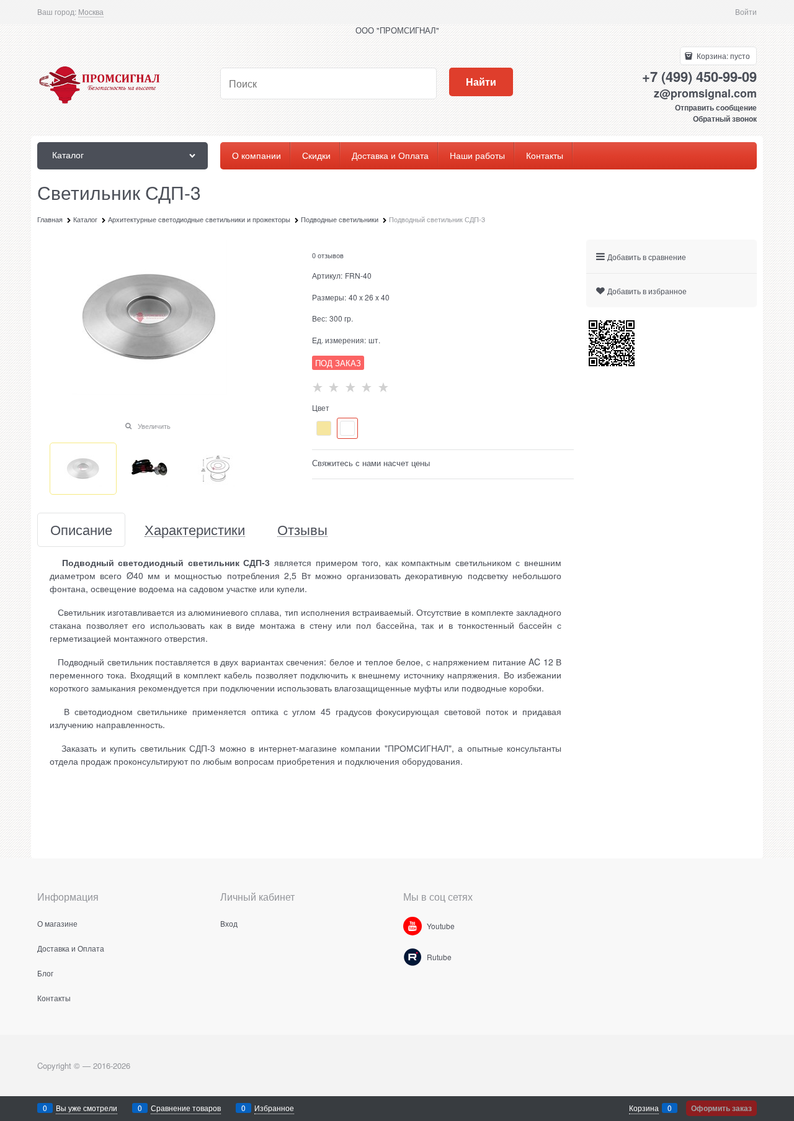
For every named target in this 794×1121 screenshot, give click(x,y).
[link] (91, 11)
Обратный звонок (725, 118)
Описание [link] (81, 530)
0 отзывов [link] (328, 255)
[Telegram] (412, 957)
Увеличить (154, 426)
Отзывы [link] (302, 530)
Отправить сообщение (716, 107)
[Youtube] (412, 926)
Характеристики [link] (195, 530)
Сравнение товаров (186, 1107)
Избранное (274, 1107)
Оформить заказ (721, 1108)
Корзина (644, 1107)
